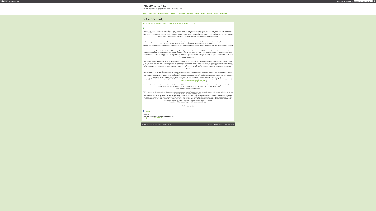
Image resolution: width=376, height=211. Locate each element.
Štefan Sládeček (157, 124)
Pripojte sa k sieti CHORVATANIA (153, 118)
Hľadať (374, 1)
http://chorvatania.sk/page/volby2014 (193, 81)
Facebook (147, 111)
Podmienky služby (229, 124)
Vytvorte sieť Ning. (14, 1)
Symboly (210, 124)
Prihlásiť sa (349, 1)
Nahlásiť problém (218, 124)
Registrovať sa (341, 1)
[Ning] (4, 1)
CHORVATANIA (154, 6)
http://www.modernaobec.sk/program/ (190, 74)
